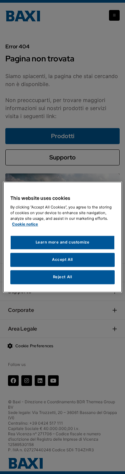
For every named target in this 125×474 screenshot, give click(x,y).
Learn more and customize (63, 242)
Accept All (62, 259)
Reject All (62, 277)
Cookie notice (25, 224)
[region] (62, 237)
